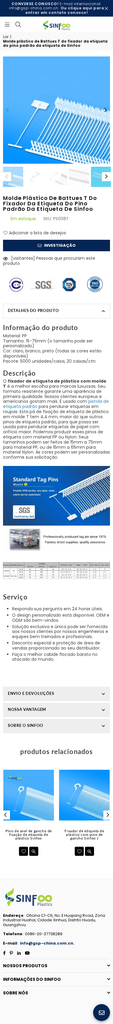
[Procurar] (18, 24)
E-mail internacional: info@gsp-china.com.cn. (56, 8)
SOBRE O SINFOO (25, 725)
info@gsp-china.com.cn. (47, 943)
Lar (5, 37)
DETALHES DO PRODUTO (33, 310)
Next (105, 110)
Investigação (59, 245)
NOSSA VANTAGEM (27, 709)
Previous (7, 110)
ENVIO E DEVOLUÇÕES (31, 693)
